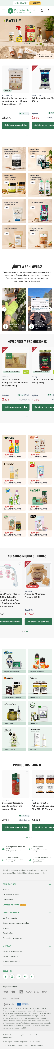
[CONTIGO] (27, 31)
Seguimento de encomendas (16, 923)
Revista (6, 889)
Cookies (36, 1042)
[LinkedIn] (18, 976)
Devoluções (8, 933)
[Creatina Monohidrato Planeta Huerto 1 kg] (14, 211)
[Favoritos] (27, 68)
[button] (3, 11)
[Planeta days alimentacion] (40, 499)
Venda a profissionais (12, 951)
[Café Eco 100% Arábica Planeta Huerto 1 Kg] (40, 211)
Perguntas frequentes (12, 938)
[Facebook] (5, 976)
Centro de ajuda (11, 860)
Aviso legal (7, 1042)
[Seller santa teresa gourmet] (40, 661)
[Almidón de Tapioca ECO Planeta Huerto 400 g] (14, 237)
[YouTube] (25, 976)
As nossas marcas (11, 894)
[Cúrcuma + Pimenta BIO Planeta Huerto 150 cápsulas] (40, 237)
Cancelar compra (36, 1045)
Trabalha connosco (11, 961)
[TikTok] (32, 976)
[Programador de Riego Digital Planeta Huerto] (40, 159)
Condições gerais (9, 1045)
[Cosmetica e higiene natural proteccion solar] (27, 52)
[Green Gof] (40, 713)
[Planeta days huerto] (14, 447)
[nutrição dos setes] (40, 687)
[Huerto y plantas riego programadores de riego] (14, 661)
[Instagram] (12, 976)
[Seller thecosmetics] (14, 713)
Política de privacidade (22, 1042)
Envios (6, 928)
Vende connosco (10, 956)
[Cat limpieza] (14, 499)
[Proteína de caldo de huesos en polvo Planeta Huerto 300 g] (14, 159)
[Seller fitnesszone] (14, 687)
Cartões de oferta (14, 904)
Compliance (8, 899)
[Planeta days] (40, 447)
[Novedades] (14, 185)
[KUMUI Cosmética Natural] (14, 739)
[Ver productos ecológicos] (26, 372)
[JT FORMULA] (40, 739)
